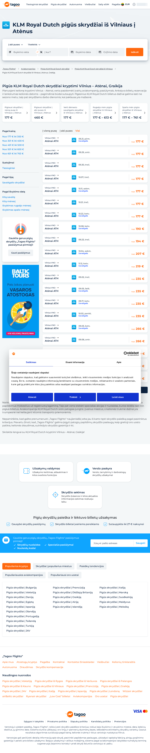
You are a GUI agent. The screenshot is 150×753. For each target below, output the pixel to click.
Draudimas (26, 667)
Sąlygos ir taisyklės (34, 721)
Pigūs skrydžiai (59, 4)
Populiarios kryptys (16, 566)
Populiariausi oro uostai (65, 575)
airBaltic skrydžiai (12, 696)
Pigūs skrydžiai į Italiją (112, 587)
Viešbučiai (90, 4)
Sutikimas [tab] (31, 362)
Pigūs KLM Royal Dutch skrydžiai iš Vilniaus (94, 69)
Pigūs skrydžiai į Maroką (113, 592)
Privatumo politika (57, 721)
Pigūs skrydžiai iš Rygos (49, 681)
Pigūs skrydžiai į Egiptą (20, 602)
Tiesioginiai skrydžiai (37, 4)
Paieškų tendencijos (92, 566)
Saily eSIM (103, 4)
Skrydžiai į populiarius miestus (54, 566)
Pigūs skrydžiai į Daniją (20, 597)
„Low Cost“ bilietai (59, 696)
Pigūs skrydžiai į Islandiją (67, 607)
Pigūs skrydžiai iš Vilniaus (49, 686)
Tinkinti (73, 397)
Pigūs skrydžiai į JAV (18, 630)
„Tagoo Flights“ (9, 69)
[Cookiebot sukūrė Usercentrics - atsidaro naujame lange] (126, 354)
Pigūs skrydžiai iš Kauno (16, 686)
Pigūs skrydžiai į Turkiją (20, 626)
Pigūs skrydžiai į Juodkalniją (116, 597)
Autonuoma (75, 4)
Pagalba (116, 4)
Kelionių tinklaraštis (123, 662)
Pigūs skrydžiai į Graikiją (67, 597)
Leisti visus (118, 397)
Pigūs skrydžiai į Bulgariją (21, 587)
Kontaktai (59, 662)
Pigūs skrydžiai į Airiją (66, 602)
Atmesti (32, 397)
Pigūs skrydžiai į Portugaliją (22, 616)
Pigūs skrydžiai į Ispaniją (20, 607)
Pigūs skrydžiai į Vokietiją (21, 592)
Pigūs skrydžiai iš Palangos (116, 681)
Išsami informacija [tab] (75, 362)
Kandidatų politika (101, 721)
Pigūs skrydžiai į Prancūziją (69, 587)
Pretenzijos (120, 721)
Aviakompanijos (28, 69)
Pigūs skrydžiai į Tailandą (21, 621)
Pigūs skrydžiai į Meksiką (114, 607)
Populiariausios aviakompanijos (24, 575)
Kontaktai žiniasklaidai (81, 662)
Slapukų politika (78, 721)
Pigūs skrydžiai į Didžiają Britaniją (73, 592)
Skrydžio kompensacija (49, 667)
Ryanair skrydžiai (36, 696)
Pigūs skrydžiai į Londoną (105, 691)
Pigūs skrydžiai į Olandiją (21, 611)
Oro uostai (101, 696)
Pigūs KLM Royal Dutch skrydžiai (55, 69)
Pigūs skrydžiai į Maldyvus (114, 602)
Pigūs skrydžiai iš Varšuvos (81, 681)
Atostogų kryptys (27, 662)
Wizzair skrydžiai (132, 691)
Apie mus (8, 662)
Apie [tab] (119, 362)
